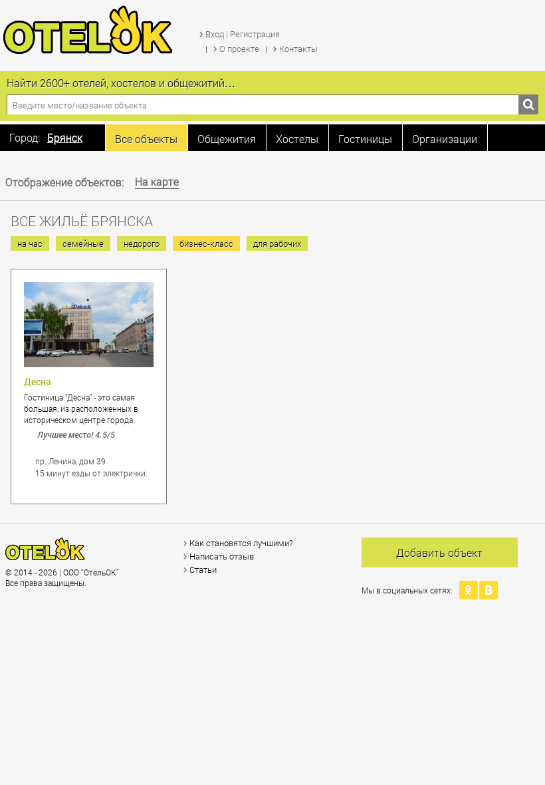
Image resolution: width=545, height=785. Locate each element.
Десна (37, 381)
